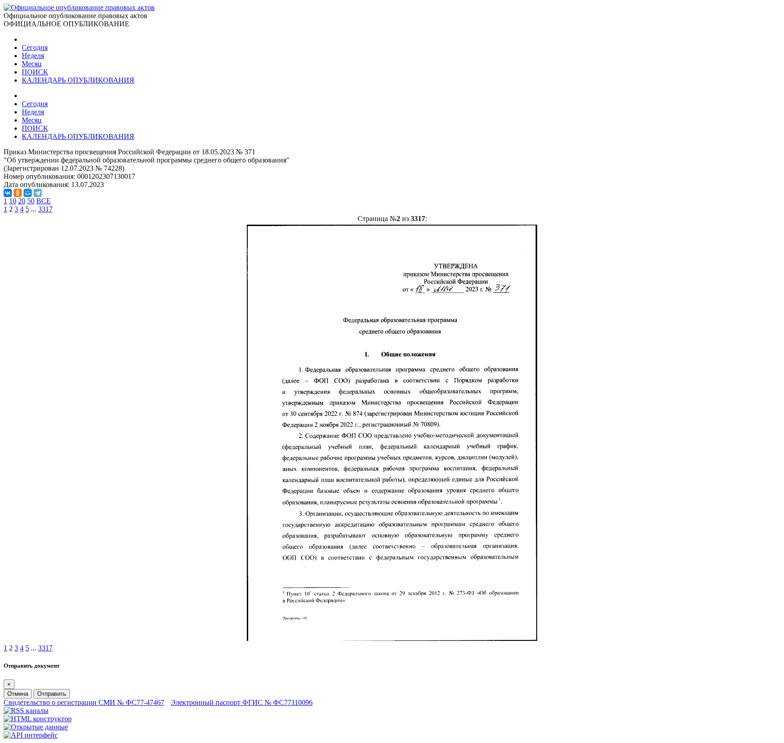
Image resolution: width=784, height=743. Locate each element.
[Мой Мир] (28, 193)
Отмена (17, 693)
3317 (45, 209)
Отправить (51, 693)
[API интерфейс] (31, 735)
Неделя (33, 55)
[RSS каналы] (26, 710)
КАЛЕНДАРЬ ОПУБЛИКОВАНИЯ (78, 80)
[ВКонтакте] (8, 193)
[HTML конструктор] (38, 719)
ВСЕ (43, 201)
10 (12, 201)
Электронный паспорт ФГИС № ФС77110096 (242, 702)
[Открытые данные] (36, 727)
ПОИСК (35, 72)
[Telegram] (38, 193)
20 (21, 201)
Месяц (32, 64)
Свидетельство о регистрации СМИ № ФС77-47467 (84, 702)
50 (30, 201)
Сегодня (35, 47)
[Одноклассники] (18, 193)
